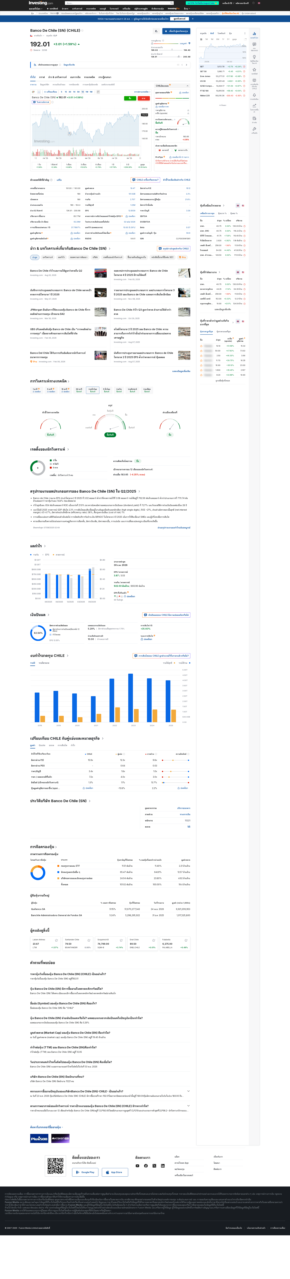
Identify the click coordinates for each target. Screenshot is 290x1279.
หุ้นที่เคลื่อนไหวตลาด (210, 205)
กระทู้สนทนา (104, 77)
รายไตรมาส (44, 663)
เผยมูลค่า (183, 43)
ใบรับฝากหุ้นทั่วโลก (106, 13)
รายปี (32, 663)
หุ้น (32, 13)
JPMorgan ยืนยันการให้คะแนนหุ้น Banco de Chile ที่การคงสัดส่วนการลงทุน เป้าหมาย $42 (60, 311)
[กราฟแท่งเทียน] (33, 92)
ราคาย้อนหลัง (74, 84)
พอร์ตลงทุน (180, 1169)
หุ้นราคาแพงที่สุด (223, 331)
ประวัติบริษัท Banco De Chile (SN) (58, 801)
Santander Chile (72, 939)
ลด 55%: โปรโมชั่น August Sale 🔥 (202, 3)
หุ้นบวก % (222, 213)
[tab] (36, 390)
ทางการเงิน (185, 814)
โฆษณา (217, 1163)
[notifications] (253, 3)
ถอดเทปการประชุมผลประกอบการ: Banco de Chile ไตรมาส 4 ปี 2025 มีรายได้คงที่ (141, 272)
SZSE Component (208, 86)
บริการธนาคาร (183, 808)
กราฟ (42, 77)
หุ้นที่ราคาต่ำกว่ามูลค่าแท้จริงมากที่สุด (214, 322)
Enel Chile (134, 939)
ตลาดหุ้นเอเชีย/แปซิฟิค (195, 13)
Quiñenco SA (38, 909)
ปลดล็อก (89, 788)
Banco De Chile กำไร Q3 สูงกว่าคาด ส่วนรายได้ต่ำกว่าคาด (142, 311)
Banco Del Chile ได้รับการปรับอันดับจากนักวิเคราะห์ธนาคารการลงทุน (57, 355)
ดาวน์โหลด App (182, 1163)
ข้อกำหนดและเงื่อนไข (234, 1228)
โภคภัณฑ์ (221, 33)
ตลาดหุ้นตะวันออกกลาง (174, 13)
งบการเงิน (75, 77)
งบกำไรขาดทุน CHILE (47, 655)
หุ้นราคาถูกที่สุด (206, 331)
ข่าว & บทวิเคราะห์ (57, 77)
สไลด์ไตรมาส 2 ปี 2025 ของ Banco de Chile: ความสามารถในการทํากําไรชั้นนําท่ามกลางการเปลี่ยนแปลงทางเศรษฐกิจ (142, 333)
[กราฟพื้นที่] (39, 92)
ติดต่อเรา (218, 1169)
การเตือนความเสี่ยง (277, 1228)
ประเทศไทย (43, 13)
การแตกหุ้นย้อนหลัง (90, 84)
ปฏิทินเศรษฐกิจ (141, 8)
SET (202, 66)
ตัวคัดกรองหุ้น (157, 8)
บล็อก (177, 1156)
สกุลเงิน (203, 33)
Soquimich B (103, 939)
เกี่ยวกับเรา (218, 1156)
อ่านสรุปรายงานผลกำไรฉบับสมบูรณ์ (174, 527)
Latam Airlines (39, 939)
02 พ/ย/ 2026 (129, 222)
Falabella (166, 939)
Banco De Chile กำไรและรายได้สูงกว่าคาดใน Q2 (56, 270)
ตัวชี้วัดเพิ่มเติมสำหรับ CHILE (176, 180)
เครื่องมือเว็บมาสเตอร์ (184, 1175)
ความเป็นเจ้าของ (59, 84)
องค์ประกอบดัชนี (108, 84)
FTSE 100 (204, 91)
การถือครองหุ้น (42, 847)
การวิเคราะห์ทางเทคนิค (48, 381)
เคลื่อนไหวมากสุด (207, 213)
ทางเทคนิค (89, 77)
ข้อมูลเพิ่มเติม (69, 65)
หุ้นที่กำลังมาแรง (208, 272)
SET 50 (203, 71)
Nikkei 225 (205, 95)
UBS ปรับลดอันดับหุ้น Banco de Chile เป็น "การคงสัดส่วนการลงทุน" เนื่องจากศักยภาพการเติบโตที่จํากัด (60, 331)
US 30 (203, 81)
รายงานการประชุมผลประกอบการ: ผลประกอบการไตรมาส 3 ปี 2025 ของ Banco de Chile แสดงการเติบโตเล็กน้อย (144, 292)
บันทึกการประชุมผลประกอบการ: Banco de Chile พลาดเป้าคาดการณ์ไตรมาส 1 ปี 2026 (61, 292)
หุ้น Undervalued (249, 13)
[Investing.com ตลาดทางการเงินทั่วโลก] (41, 3)
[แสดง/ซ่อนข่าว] (98, 92)
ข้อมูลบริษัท (44, 84)
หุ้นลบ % (234, 213)
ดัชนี (212, 33)
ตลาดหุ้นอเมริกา (143, 13)
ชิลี (189, 826)
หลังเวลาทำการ (90, 13)
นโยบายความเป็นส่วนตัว (256, 1228)
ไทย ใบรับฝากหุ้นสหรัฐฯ (125, 13)
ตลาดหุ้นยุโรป (157, 13)
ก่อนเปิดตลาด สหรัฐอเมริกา (71, 13)
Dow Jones (205, 76)
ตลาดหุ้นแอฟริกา (212, 13)
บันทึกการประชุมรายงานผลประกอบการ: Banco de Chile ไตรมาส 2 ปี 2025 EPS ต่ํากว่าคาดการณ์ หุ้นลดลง (143, 355)
